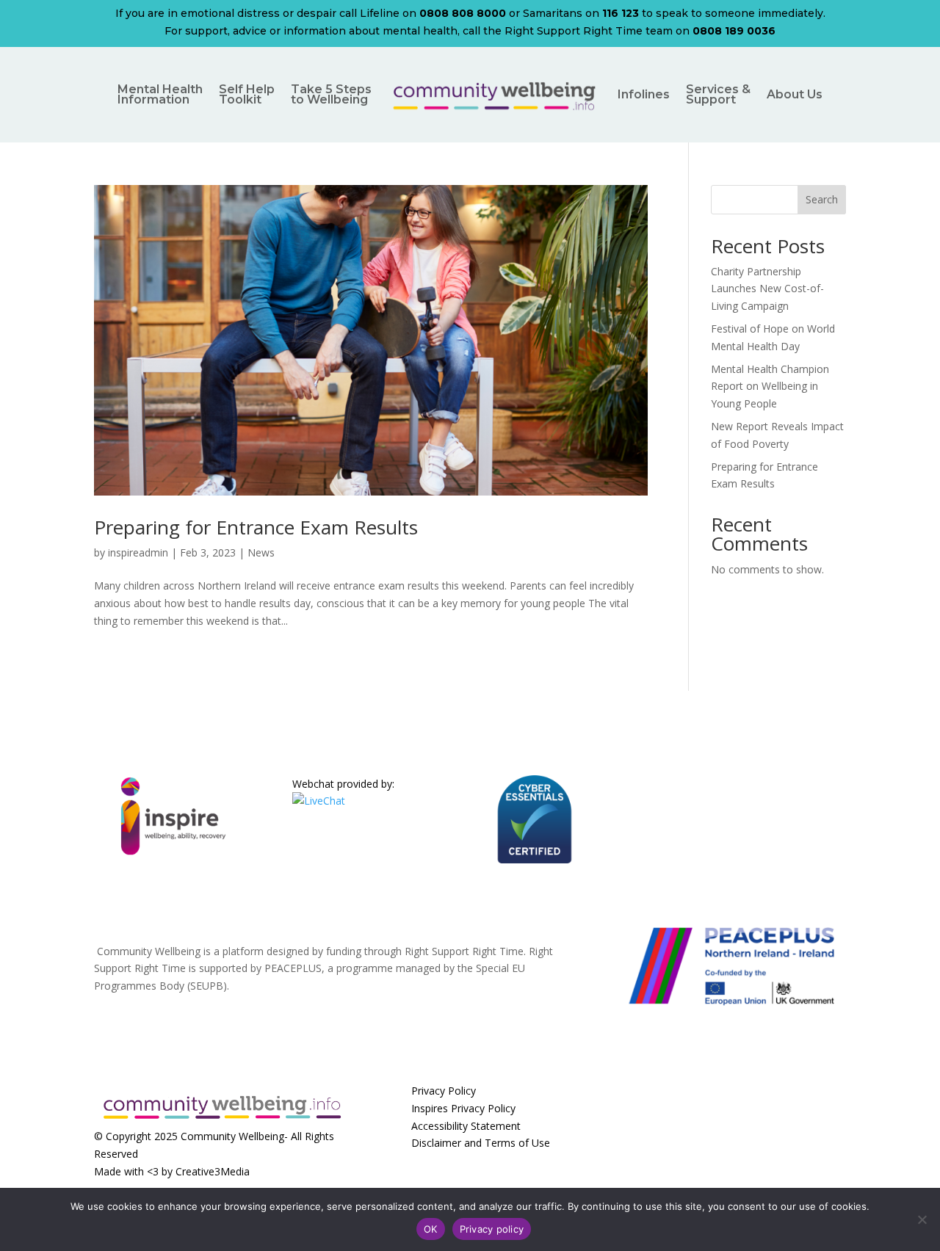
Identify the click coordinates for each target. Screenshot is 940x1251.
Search (822, 199)
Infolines (644, 94)
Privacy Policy (443, 1091)
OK (431, 1229)
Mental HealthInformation (160, 94)
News (261, 552)
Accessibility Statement (466, 1126)
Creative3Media (213, 1171)
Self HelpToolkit (247, 94)
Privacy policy (492, 1229)
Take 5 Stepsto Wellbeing (331, 94)
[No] (921, 1219)
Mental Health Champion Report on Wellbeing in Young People (770, 386)
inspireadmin (138, 552)
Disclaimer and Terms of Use (480, 1143)
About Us (794, 94)
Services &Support (718, 94)
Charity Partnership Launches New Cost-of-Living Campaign (767, 288)
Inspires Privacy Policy (463, 1108)
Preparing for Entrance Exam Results (256, 527)
